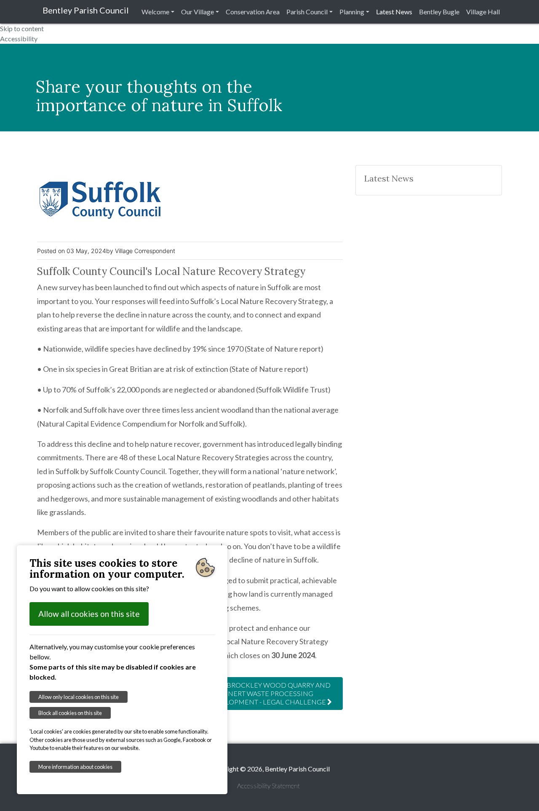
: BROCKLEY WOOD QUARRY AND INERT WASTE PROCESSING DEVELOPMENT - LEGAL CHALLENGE (269, 693)
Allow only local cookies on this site (78, 697)
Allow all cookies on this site (89, 614)
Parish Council (307, 12)
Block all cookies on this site (70, 713)
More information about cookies (75, 766)
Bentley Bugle (439, 12)
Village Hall (483, 12)
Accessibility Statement (268, 786)
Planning (351, 12)
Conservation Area (253, 12)
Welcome (155, 12)
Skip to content (22, 28)
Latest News (394, 12)
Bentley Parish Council (86, 10)
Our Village (197, 12)
